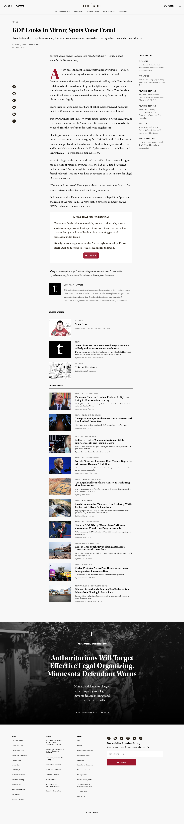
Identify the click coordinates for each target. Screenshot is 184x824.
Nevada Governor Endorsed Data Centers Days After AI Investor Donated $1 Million (104, 462)
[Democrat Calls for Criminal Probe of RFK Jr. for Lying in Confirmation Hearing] (60, 401)
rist (88, 495)
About (20, 6)
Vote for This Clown (86, 367)
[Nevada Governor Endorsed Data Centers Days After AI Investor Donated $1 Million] (60, 465)
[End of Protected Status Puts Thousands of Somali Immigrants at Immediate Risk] (60, 572)
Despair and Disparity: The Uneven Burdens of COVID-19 (55, 751)
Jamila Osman (82, 578)
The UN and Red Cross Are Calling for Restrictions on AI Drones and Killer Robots (150, 130)
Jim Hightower (21, 44)
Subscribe (80, 760)
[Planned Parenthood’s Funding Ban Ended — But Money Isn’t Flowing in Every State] (60, 593)
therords (33, 44)
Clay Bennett (81, 328)
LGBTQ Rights (16, 770)
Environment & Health (91, 415)
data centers (109, 11)
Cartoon (79, 320)
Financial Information (84, 770)
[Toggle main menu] (178, 5)
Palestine (78, 11)
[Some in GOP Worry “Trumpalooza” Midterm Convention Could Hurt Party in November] (60, 529)
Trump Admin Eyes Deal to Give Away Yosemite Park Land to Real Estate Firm (104, 420)
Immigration (64, 11)
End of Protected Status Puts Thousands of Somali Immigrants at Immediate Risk (151, 68)
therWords (91, 371)
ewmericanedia (96, 358)
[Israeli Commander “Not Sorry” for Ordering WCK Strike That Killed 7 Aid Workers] (60, 508)
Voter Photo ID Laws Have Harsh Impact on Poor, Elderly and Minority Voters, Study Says (102, 347)
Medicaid (123, 11)
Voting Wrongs (51, 779)
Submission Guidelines (85, 765)
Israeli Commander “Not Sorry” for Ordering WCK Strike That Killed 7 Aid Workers (103, 505)
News (77, 342)
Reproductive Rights (98, 586)
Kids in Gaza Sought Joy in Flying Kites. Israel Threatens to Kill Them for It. (152, 83)
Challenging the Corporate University (53, 785)
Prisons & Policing (18, 780)
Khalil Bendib (81, 371)
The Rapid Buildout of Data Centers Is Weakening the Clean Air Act (102, 484)
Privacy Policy (81, 775)
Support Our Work (83, 755)
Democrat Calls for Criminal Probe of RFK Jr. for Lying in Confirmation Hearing (102, 398)
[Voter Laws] (60, 328)
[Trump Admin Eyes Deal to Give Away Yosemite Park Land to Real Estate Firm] (60, 422)
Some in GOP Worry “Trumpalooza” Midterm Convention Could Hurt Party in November (151, 113)
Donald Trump (93, 11)
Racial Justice (16, 784)
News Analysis (81, 543)
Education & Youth (18, 750)
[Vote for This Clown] (60, 370)
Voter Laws (81, 324)
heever (93, 473)
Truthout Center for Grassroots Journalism (85, 785)
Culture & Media (17, 740)
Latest (8, 6)
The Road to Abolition (53, 764)
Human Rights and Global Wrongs (54, 759)
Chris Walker (81, 428)
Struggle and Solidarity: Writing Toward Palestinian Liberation (54, 742)
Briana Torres (81, 601)
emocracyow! (106, 452)
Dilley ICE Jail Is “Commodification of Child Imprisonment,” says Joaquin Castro (99, 441)
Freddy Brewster (83, 473)
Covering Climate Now (53, 791)
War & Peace (94, 543)
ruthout (91, 409)
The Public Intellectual (53, 769)
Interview (79, 436)
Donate (168, 6)
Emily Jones (81, 495)
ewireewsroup (94, 601)
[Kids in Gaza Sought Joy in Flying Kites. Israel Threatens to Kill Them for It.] (60, 550)
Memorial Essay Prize (84, 780)
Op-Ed (15, 21)
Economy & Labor (18, 745)
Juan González (94, 452)
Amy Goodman (82, 452)
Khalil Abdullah (82, 357)
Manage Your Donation (85, 750)
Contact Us (81, 796)
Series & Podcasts (18, 799)
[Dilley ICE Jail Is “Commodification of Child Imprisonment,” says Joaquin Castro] (60, 444)
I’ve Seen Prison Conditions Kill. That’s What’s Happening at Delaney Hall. (151, 145)
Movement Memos (52, 774)
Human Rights (88, 500)
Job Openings (82, 791)
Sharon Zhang (82, 409)
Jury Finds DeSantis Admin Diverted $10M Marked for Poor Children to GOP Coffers (151, 97)
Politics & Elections (90, 394)
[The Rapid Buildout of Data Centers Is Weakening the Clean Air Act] (60, 486)
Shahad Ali (80, 559)
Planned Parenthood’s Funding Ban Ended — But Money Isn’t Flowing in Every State (102, 591)
